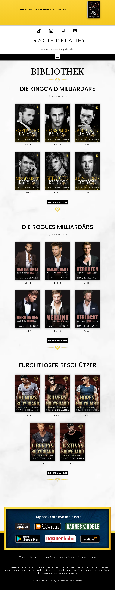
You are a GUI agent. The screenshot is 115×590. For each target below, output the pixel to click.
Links (93, 557)
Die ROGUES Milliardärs (57, 227)
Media (22, 557)
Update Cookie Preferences (73, 557)
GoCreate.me (76, 581)
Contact (34, 557)
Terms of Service (85, 567)
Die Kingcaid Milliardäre (57, 89)
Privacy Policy (48, 557)
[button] (57, 56)
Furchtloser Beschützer (57, 365)
